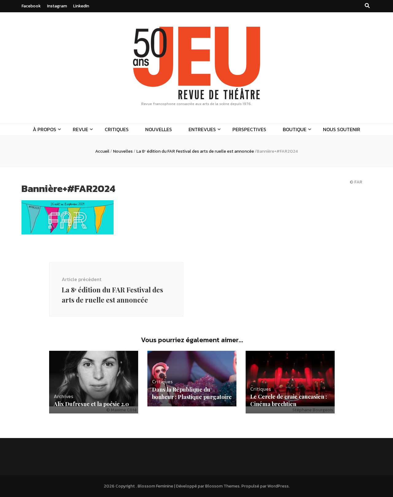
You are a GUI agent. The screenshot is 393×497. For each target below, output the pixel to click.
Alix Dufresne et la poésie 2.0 (91, 404)
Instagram (57, 6)
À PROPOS (44, 129)
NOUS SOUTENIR (341, 129)
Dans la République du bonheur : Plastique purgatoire (192, 393)
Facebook (31, 6)
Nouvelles (123, 151)
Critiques (162, 381)
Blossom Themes (222, 486)
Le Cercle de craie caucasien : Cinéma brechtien (288, 400)
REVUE (80, 129)
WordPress (278, 486)
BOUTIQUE (294, 129)
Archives (63, 396)
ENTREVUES (202, 129)
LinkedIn (81, 6)
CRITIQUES (117, 129)
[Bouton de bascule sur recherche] (367, 6)
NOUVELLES (158, 129)
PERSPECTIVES (249, 129)
